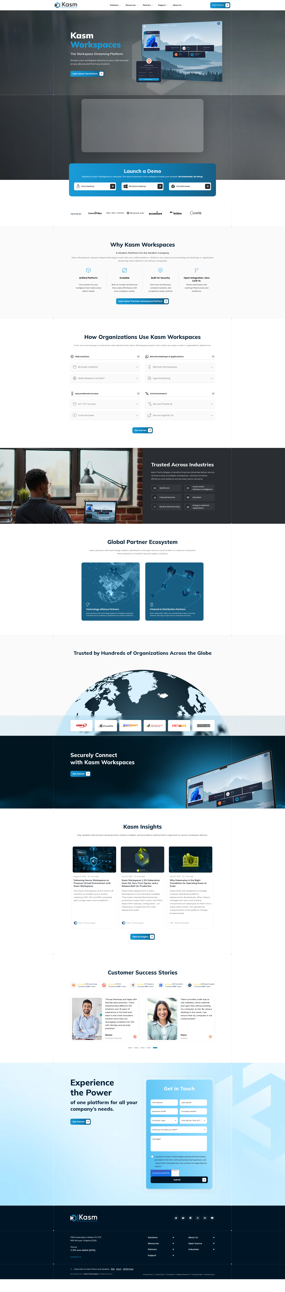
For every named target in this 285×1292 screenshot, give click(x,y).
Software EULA (210, 1274)
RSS (113, 1269)
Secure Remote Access (86, 393)
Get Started (218, 5)
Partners (147, 5)
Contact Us (75, 1257)
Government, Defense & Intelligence (202, 488)
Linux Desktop (87, 186)
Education (197, 497)
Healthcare (164, 488)
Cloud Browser (183, 186)
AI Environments (158, 393)
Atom (118, 1269)
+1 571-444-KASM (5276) (82, 1250)
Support (162, 5)
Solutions (114, 5)
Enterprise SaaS (197, 1274)
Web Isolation (82, 356)
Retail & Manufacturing (169, 506)
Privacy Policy (148, 1274)
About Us (177, 5)
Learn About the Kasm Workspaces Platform (140, 301)
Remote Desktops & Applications (167, 356)
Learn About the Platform (85, 73)
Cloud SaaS (170, 1274)
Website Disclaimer (182, 1274)
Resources (131, 5)
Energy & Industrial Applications (201, 506)
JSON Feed (128, 1269)
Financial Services (167, 497)
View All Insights (140, 936)
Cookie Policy (159, 1274)
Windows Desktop (137, 186)
